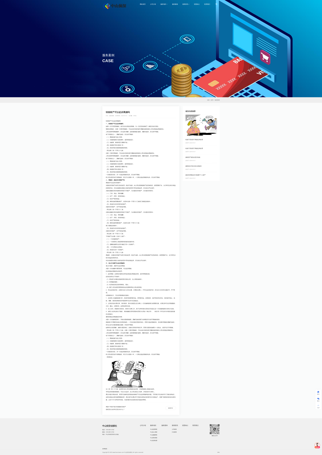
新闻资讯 (185, 4)
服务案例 (175, 4)
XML (218, 452)
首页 (212, 100)
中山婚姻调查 (153, 435)
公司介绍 (153, 4)
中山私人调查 (153, 432)
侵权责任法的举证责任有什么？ (115, 409)
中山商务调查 (153, 437)
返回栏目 (170, 408)
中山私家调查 (153, 429)
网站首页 (143, 4)
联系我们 (207, 4)
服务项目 (163, 4)
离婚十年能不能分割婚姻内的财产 (116, 407)
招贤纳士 (197, 4)
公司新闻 (174, 429)
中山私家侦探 (153, 440)
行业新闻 (174, 432)
